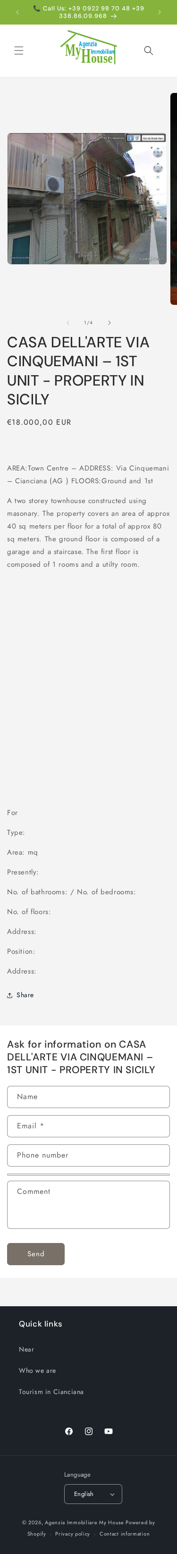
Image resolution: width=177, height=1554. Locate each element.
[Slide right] (109, 322)
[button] (18, 50)
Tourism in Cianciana (51, 1391)
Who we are (37, 1370)
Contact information (125, 1533)
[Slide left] (68, 322)
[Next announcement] (159, 12)
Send (36, 1254)
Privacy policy (72, 1533)
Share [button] (25, 995)
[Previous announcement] (17, 12)
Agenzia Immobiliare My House (84, 1522)
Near (26, 1349)
